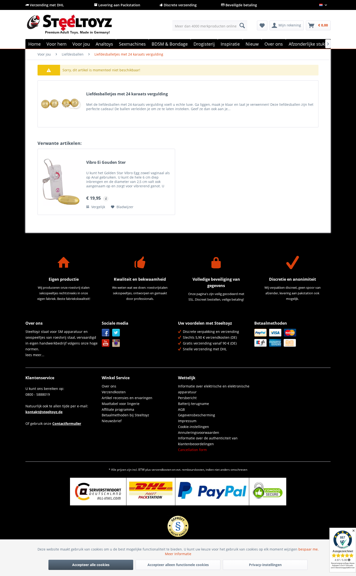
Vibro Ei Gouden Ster (106, 162)
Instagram (116, 343)
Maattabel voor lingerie (120, 403)
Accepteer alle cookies (90, 564)
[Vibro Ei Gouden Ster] (60, 182)
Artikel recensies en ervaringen (127, 397)
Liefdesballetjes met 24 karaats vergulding (127, 94)
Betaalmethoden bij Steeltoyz (125, 415)
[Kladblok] (262, 25)
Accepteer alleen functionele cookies (178, 564)
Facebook (106, 333)
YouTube (106, 343)
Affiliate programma (118, 409)
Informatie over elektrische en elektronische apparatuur (213, 389)
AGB (181, 409)
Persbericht (187, 397)
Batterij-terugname (193, 403)
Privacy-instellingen (265, 564)
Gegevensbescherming (196, 415)
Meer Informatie (178, 553)
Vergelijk (97, 207)
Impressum (187, 421)
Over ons (109, 386)
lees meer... (34, 355)
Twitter (116, 333)
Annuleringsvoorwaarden (198, 432)
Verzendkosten (114, 392)
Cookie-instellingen (193, 426)
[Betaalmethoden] (291, 338)
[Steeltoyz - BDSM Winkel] (77, 26)
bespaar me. (308, 549)
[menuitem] (209, 25)
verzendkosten (161, 470)
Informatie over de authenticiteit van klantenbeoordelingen (208, 441)
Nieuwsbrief (112, 421)
